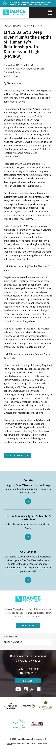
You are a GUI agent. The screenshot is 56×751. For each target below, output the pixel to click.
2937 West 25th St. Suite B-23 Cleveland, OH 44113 (29, 658)
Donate (28, 680)
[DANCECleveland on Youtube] (19, 690)
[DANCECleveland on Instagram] (26, 690)
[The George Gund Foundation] (10, 713)
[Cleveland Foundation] (45, 713)
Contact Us (29, 673)
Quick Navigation (10, 636)
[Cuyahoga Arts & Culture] (19, 731)
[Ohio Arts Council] (28, 713)
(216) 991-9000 (29, 669)
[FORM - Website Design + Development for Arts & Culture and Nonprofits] (28, 744)
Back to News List (17, 456)
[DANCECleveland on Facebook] (38, 690)
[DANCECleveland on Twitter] (32, 690)
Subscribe (28, 625)
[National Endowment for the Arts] (37, 731)
